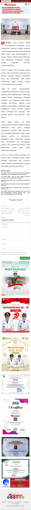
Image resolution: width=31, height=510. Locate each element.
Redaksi (4, 502)
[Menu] (2, 4)
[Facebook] (8, 497)
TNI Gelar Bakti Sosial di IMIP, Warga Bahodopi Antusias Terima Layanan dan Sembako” (15, 177)
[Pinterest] (14, 497)
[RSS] (23, 497)
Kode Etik (10, 502)
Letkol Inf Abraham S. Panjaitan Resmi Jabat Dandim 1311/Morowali (15, 188)
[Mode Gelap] (26, 4)
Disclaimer (26, 502)
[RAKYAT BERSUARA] (10, 4)
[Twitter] (11, 497)
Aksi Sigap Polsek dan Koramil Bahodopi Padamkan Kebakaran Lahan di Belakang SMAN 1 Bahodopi (15, 173)
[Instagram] (17, 497)
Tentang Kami (15, 503)
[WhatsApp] (20, 497)
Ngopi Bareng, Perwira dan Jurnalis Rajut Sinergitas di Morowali (15, 180)
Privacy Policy (18, 502)
